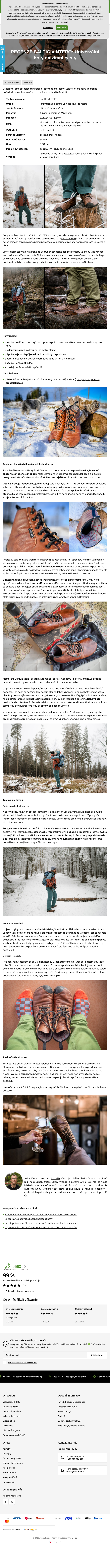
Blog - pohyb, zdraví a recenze (71, 1425)
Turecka (78, 961)
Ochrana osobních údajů (14, 1435)
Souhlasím (61, 27)
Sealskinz (84, 597)
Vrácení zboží (9, 1420)
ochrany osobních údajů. (59, 22)
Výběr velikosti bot (11, 1416)
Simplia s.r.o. (72, 1538)
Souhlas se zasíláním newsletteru (22, 1362)
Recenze (28, 82)
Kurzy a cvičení (10, 1477)
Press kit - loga (64, 1411)
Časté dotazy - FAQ (12, 1458)
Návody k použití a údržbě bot (71, 1401)
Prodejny (7, 1453)
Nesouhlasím (48, 27)
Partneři (61, 1416)
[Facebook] (6, 1502)
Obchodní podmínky (12, 1411)
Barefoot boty (9, 1472)
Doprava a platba (10, 1406)
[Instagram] (12, 1502)
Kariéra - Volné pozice (13, 1463)
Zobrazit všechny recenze (19, 1291)
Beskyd (45, 251)
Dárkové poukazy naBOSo (69, 1420)
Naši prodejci (9, 1467)
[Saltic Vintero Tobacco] (55, 197)
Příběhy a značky (12, 82)
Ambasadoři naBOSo (67, 1406)
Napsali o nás (9, 1482)
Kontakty (7, 1448)
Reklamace (8, 1425)
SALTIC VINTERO (48, 99)
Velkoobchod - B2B (11, 1401)
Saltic (68, 153)
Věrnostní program (11, 1430)
